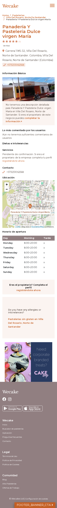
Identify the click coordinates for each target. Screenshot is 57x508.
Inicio (4, 424)
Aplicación (7, 433)
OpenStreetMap (37, 226)
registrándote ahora (13, 160)
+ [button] (7, 184)
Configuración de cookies (36, 499)
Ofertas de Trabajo (10, 488)
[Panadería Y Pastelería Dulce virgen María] (28, 204)
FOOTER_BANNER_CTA (34, 505)
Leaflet (17, 226)
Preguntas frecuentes (12, 437)
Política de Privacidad (12, 460)
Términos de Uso (9, 456)
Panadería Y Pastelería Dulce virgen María (30, 212)
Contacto (6, 441)
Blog (4, 479)
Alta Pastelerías (9, 483)
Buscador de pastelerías (12, 429)
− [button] (7, 189)
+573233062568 (15, 64)
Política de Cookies (10, 464)
